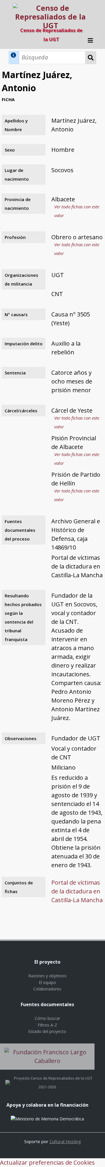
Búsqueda (90, 57)
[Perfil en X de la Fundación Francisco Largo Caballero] (7, 1078)
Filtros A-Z (47, 1025)
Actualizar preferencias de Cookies (47, 1162)
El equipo (47, 982)
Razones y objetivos (47, 975)
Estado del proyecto (47, 1031)
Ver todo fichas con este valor (76, 211)
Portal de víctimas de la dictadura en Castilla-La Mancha (77, 891)
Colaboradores (47, 989)
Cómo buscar (47, 1018)
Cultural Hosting (65, 1141)
